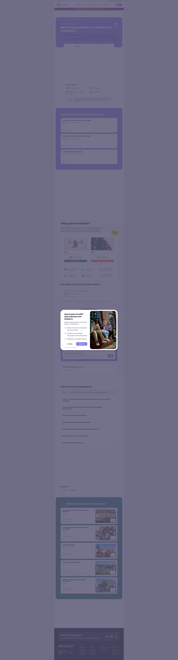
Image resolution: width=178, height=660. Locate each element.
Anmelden (69, 344)
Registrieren (82, 344)
